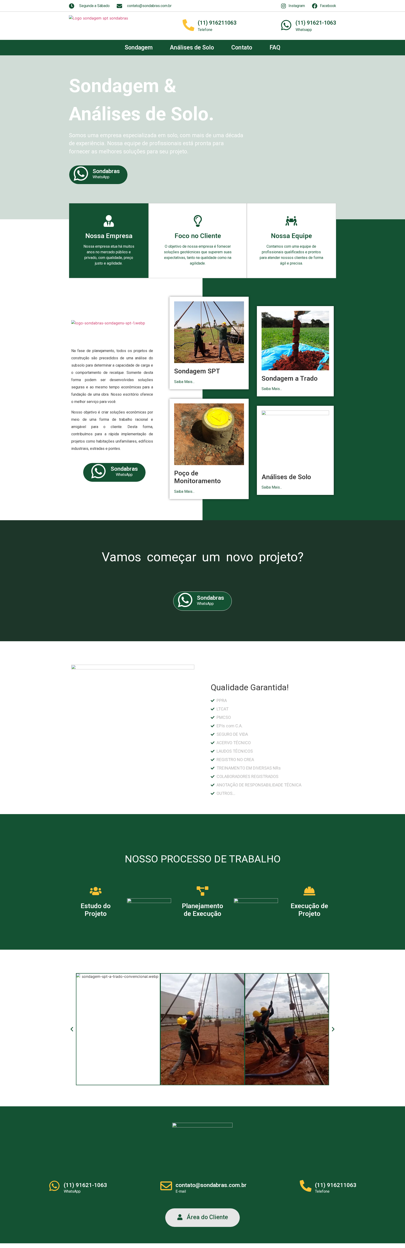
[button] (72, 1029)
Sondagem (139, 47)
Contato (241, 47)
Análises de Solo (192, 47)
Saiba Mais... (184, 381)
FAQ (275, 47)
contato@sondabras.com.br (211, 1185)
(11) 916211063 (217, 23)
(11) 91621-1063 (316, 23)
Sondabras (106, 171)
